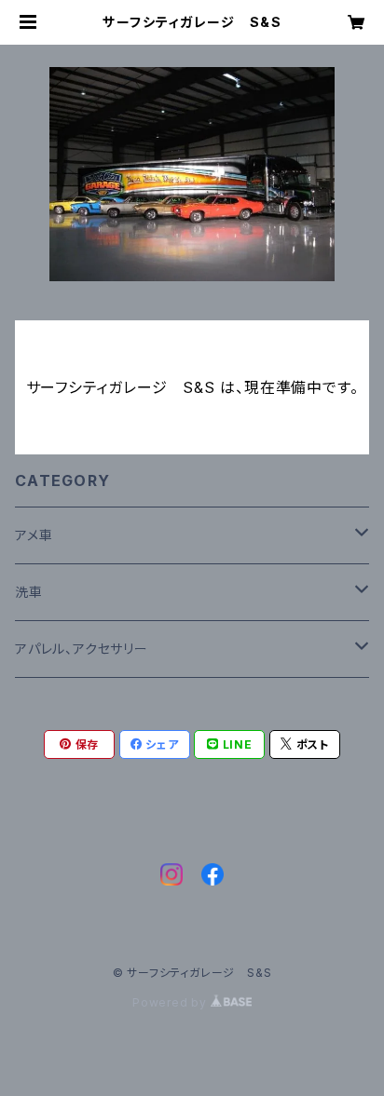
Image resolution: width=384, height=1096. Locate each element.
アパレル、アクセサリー (81, 648)
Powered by (171, 1002)
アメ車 (33, 535)
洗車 (29, 592)
